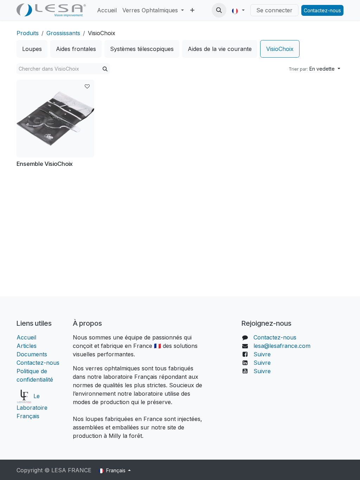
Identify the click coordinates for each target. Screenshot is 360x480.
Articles (27, 345)
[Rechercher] (105, 68)
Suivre (262, 354)
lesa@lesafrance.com (281, 345)
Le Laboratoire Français (32, 406)
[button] (219, 10)
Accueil (27, 337)
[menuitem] (107, 10)
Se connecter (274, 10)
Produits (28, 33)
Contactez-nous (322, 10)
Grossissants (63, 33)
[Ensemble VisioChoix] (55, 118)
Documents (32, 354)
